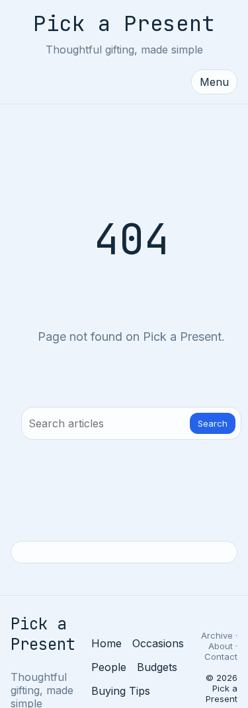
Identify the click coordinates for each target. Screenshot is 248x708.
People (108, 667)
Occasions (158, 643)
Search (212, 423)
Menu (214, 81)
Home (106, 643)
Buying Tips (120, 690)
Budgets (157, 667)
